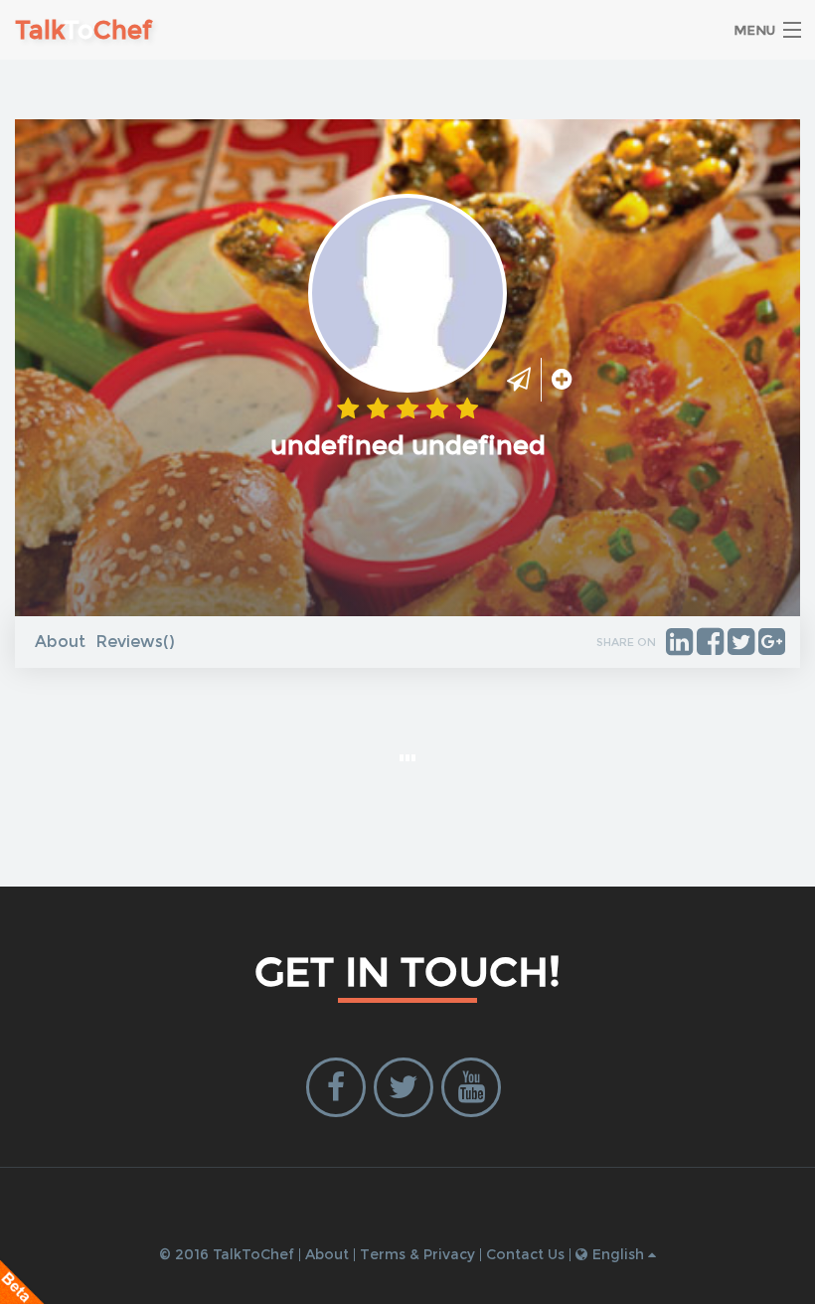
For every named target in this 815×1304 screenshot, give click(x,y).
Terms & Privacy (417, 1254)
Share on (626, 642)
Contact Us (525, 1254)
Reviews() (135, 641)
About (60, 641)
